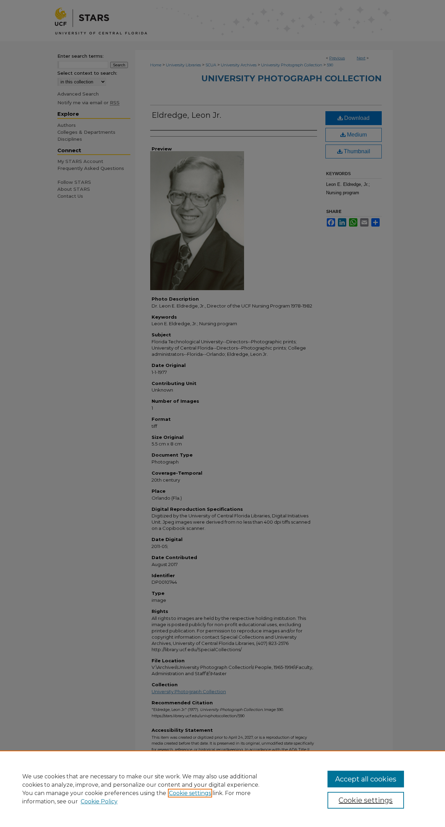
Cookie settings (190, 793)
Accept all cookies (365, 779)
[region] (222, 789)
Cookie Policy (99, 801)
